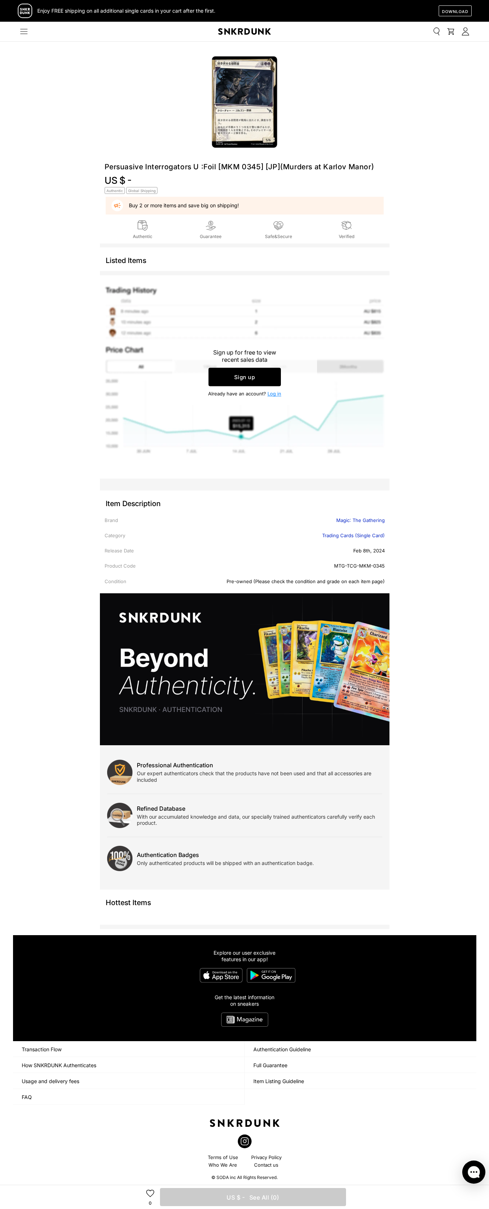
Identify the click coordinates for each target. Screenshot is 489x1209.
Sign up (244, 377)
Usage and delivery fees (50, 1081)
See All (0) (253, 1197)
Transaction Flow (42, 1049)
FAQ (27, 1097)
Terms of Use (223, 1157)
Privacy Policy (266, 1157)
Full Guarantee (270, 1065)
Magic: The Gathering (360, 520)
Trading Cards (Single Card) (353, 535)
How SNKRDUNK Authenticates (59, 1065)
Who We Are (222, 1165)
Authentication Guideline (282, 1049)
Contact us (266, 1165)
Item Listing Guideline (278, 1081)
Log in (274, 393)
